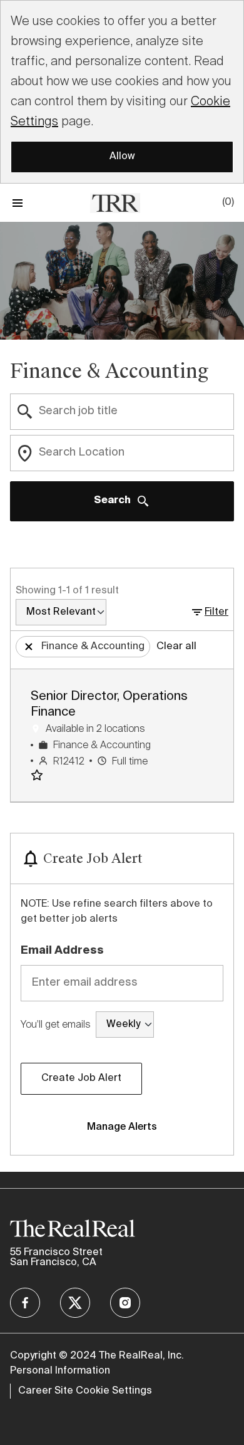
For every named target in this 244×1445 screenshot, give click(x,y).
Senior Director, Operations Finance (109, 705)
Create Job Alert (81, 1078)
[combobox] (122, 412)
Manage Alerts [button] (122, 1127)
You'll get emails (56, 1024)
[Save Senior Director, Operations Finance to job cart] (39, 775)
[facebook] (25, 1303)
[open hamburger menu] (17, 203)
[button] (209, 612)
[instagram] (125, 1303)
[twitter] (75, 1303)
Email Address (62, 950)
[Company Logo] (115, 202)
